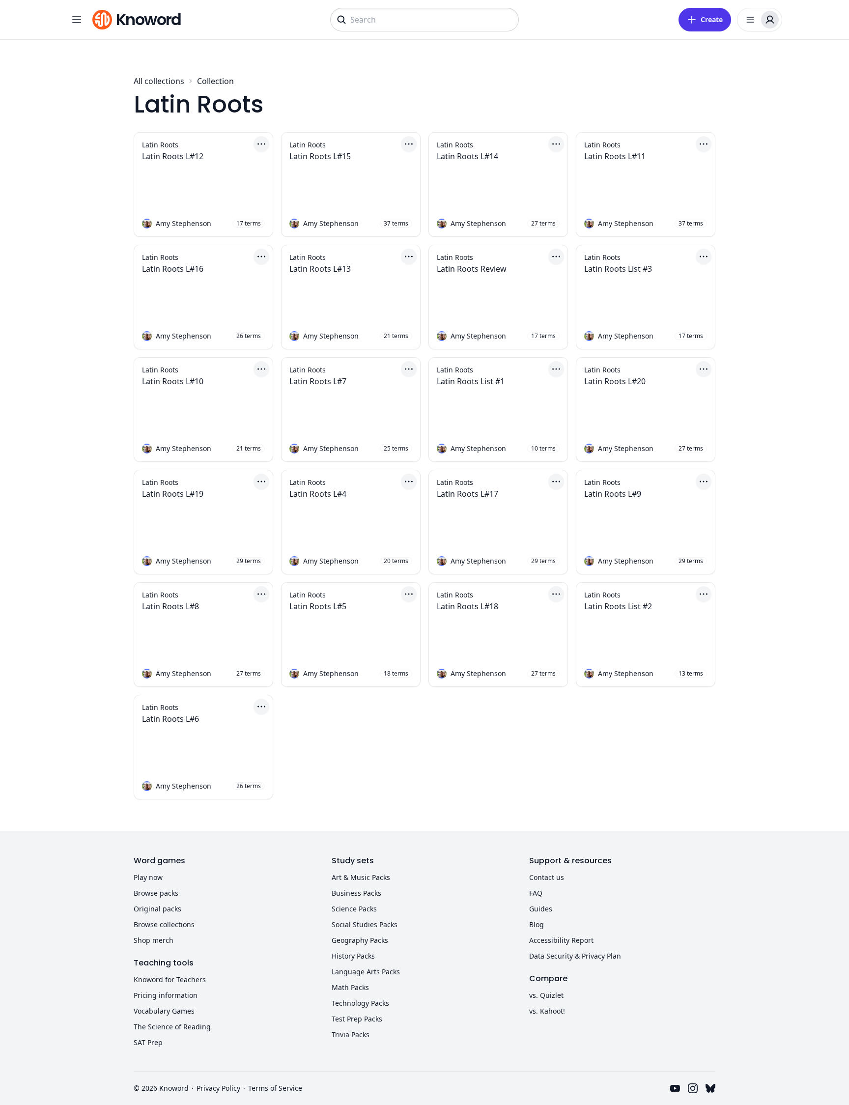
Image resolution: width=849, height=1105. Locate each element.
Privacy (218, 1088)
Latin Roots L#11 (615, 156)
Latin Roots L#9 (612, 494)
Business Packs (356, 893)
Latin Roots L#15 (320, 156)
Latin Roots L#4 (317, 494)
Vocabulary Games (164, 1011)
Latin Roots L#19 (172, 494)
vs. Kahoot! (547, 1011)
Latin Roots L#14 (467, 156)
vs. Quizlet (546, 995)
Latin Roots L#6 (170, 719)
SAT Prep (148, 1042)
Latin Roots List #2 (618, 606)
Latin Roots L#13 (320, 269)
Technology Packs (360, 1003)
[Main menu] (76, 19)
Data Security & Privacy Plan (575, 956)
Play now (148, 877)
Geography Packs (360, 940)
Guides (540, 908)
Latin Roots (160, 145)
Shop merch (153, 940)
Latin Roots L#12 (172, 156)
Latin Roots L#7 (317, 381)
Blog (536, 924)
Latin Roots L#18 (467, 606)
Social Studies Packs (364, 924)
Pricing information (166, 995)
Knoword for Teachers (170, 979)
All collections (159, 81)
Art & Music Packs (361, 877)
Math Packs (350, 987)
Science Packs (354, 908)
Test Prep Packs (357, 1018)
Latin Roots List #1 (471, 381)
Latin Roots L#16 (172, 269)
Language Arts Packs (366, 971)
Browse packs (156, 893)
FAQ (535, 893)
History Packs (353, 956)
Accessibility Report (561, 940)
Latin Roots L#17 (467, 494)
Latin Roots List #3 (618, 269)
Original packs (157, 908)
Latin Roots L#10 (172, 381)
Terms (275, 1088)
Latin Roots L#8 (170, 606)
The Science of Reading (172, 1026)
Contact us (546, 877)
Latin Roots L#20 (615, 381)
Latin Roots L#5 (317, 606)
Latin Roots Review (472, 269)
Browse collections (164, 924)
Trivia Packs (350, 1034)
